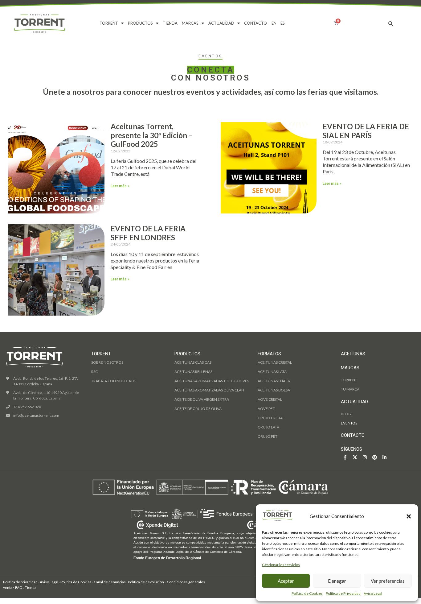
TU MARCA (350, 389)
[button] (409, 516)
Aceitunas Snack (274, 381)
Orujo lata (268, 427)
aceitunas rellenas (193, 371)
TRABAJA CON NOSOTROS (113, 381)
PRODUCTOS (140, 23)
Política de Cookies (307, 593)
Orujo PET (267, 436)
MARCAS (190, 23)
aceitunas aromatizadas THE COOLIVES (211, 381)
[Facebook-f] (345, 457)
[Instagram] (365, 457)
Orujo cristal (271, 418)
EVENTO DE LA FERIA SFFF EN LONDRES (148, 233)
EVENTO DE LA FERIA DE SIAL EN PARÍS (366, 131)
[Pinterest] (374, 457)
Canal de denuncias (110, 582)
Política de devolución (145, 582)
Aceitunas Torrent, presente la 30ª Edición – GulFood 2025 (152, 135)
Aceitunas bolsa (274, 390)
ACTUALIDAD (221, 23)
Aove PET (266, 408)
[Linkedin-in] (384, 457)
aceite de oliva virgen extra (201, 399)
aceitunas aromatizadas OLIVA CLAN (209, 390)
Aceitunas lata (272, 371)
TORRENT (109, 23)
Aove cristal (270, 399)
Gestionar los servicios (281, 564)
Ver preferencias (388, 581)
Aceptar (286, 581)
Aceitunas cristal (275, 362)
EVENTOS (349, 423)
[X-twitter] (355, 457)
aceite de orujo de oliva (198, 408)
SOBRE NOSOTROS (107, 362)
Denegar (337, 581)
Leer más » (120, 186)
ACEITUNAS (353, 354)
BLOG (346, 414)
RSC (94, 371)
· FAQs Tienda (24, 587)
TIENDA (170, 23)
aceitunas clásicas (192, 362)
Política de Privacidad (343, 593)
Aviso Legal (373, 593)
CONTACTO (255, 23)
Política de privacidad (20, 582)
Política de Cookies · (77, 582)
